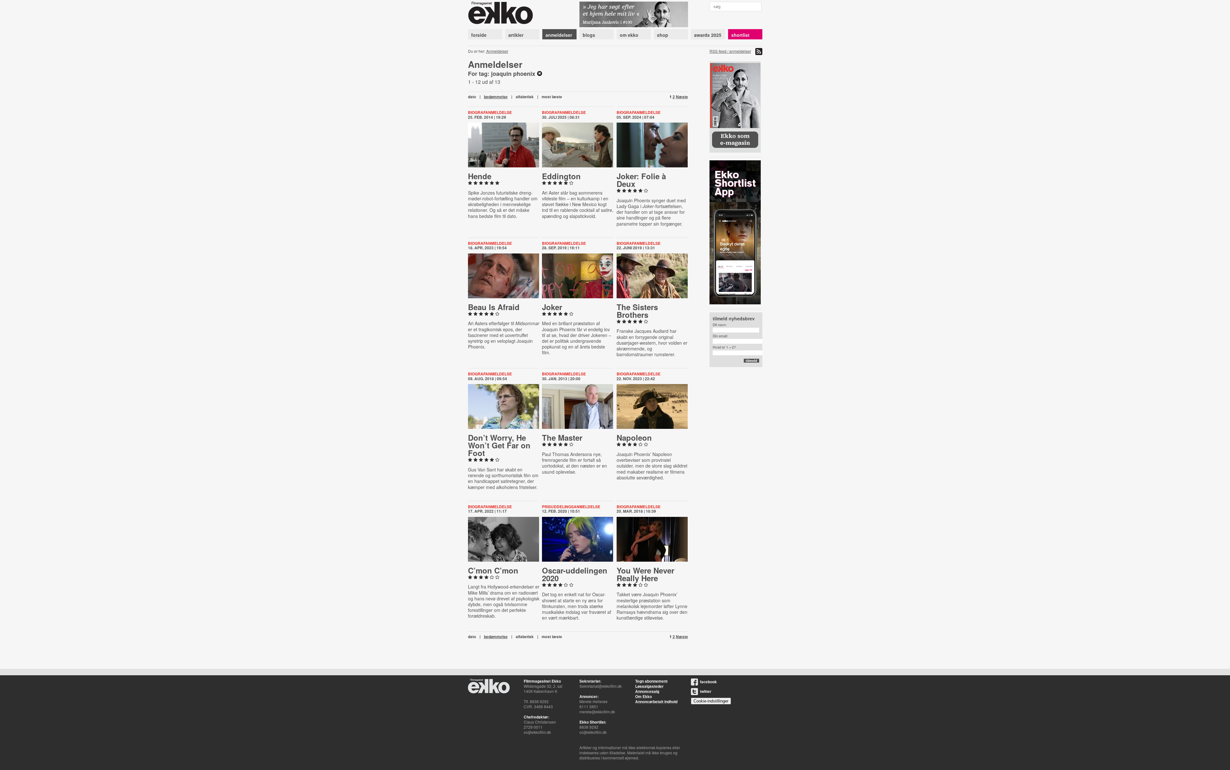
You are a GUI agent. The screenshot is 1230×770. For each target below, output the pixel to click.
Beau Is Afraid (494, 306)
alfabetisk (525, 97)
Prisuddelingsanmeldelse (571, 506)
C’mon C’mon (493, 570)
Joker (552, 306)
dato (472, 97)
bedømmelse (496, 97)
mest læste (552, 97)
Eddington (561, 176)
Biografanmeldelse (490, 112)
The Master (562, 437)
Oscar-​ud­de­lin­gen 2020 (574, 574)
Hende (479, 176)
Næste (682, 97)
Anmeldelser (497, 51)
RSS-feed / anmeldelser (730, 51)
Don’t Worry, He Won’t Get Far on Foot (499, 445)
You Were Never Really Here (645, 574)
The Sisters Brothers (637, 310)
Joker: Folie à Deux (641, 180)
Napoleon (634, 437)
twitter (705, 691)
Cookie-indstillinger (710, 701)
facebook (708, 682)
